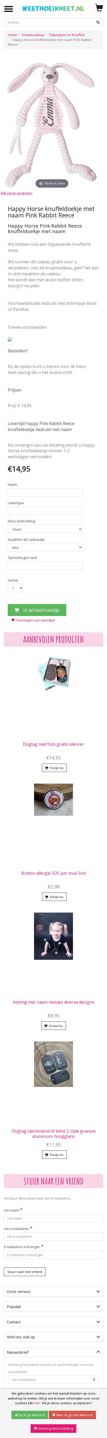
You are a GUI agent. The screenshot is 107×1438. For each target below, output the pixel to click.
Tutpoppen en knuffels (67, 34)
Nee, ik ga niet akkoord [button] (74, 1415)
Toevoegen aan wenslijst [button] (35, 620)
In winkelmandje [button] (40, 610)
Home (12, 34)
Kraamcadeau (33, 34)
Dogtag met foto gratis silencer (53, 744)
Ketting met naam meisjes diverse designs (53, 1002)
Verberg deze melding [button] (55, 1428)
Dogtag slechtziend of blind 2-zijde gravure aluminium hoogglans (54, 1133)
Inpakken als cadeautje (26, 539)
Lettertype (16, 503)
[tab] (53, 1291)
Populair (14, 1306)
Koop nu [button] (56, 767)
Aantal (13, 580)
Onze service (18, 1291)
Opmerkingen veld (22, 557)
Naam (12, 484)
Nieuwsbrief (17, 1352)
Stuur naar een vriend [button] (24, 1271)
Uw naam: (12, 1210)
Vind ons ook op (21, 1336)
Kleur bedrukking (21, 521)
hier (37, 1403)
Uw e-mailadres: (17, 1228)
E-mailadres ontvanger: (22, 1246)
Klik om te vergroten (16, 193)
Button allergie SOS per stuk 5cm (53, 873)
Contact (14, 1321)
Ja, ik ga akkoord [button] (31, 1415)
